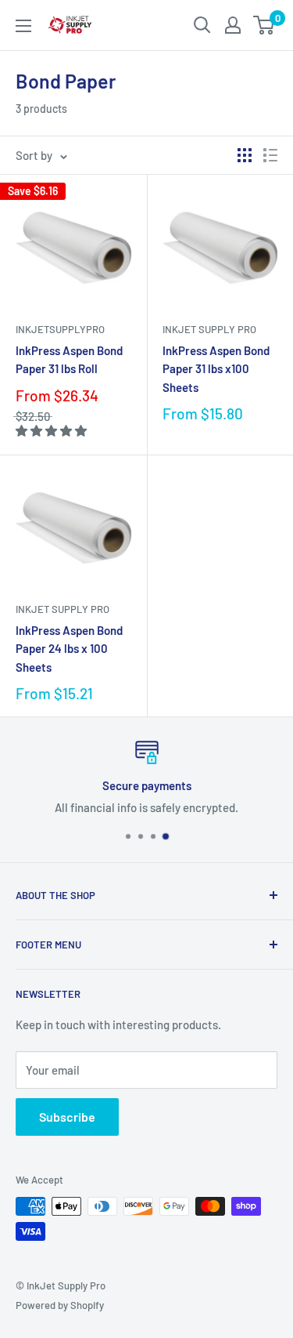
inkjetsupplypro (60, 329)
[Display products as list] (270, 155)
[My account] (233, 25)
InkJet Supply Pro (209, 329)
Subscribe (67, 1116)
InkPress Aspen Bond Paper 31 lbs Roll (69, 359)
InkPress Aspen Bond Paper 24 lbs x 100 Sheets (69, 648)
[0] (264, 25)
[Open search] (202, 25)
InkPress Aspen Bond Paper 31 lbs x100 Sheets (216, 368)
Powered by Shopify (60, 1305)
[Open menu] (23, 26)
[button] (52, 430)
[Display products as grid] (245, 155)
